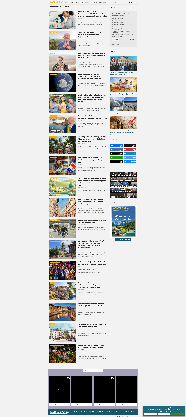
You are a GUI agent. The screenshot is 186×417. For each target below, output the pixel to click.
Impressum (52, 416)
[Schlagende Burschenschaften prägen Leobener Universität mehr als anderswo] (123, 63)
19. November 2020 (82, 289)
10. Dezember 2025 (82, 18)
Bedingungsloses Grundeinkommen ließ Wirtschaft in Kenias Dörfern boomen (91, 347)
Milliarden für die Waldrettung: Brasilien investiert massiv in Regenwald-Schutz (89, 35)
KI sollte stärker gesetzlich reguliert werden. (123, 34)
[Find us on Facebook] (119, 2)
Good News (53, 32)
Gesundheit (53, 11)
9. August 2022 (82, 266)
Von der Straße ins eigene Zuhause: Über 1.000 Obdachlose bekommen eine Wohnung (91, 201)
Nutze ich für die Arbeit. (118, 18)
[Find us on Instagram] (121, 2)
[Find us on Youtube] (129, 2)
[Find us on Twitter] (126, 2)
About (105, 2)
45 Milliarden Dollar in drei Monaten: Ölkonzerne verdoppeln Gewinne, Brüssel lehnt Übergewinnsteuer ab (123, 132)
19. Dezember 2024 (82, 120)
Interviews (79, 2)
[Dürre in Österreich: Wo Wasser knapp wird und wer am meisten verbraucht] (123, 103)
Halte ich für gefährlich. (118, 24)
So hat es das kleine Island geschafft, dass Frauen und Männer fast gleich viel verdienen (92, 55)
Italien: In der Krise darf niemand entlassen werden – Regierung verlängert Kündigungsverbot (90, 285)
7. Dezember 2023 (82, 187)
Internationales (55, 220)
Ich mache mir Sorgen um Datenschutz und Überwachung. (123, 28)
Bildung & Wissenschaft (57, 95)
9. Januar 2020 (81, 308)
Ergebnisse (132, 39)
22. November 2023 (82, 206)
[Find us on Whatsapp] (131, 2)
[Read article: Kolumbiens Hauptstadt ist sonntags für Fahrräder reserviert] (62, 228)
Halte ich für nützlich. (118, 22)
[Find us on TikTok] (124, 2)
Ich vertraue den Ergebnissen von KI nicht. (123, 26)
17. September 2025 (82, 80)
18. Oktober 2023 (82, 224)
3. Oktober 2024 (82, 143)
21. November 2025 (82, 39)
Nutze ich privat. (116, 20)
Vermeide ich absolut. (118, 36)
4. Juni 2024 (81, 164)
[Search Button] (136, 2)
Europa (52, 53)
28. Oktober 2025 (82, 60)
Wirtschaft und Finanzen (57, 345)
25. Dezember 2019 (82, 352)
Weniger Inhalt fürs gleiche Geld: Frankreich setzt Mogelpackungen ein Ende (92, 160)
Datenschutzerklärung (99, 416)
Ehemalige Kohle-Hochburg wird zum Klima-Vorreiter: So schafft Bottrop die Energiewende (92, 139)
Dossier (95, 2)
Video (100, 2)
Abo (115, 2)
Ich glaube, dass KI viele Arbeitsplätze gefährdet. (121, 32)
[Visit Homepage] (58, 2)
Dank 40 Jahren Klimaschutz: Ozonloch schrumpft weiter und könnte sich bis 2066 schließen (90, 76)
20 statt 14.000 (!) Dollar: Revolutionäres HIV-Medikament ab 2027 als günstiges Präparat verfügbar (92, 14)
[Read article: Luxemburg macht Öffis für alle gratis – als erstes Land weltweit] (62, 332)
